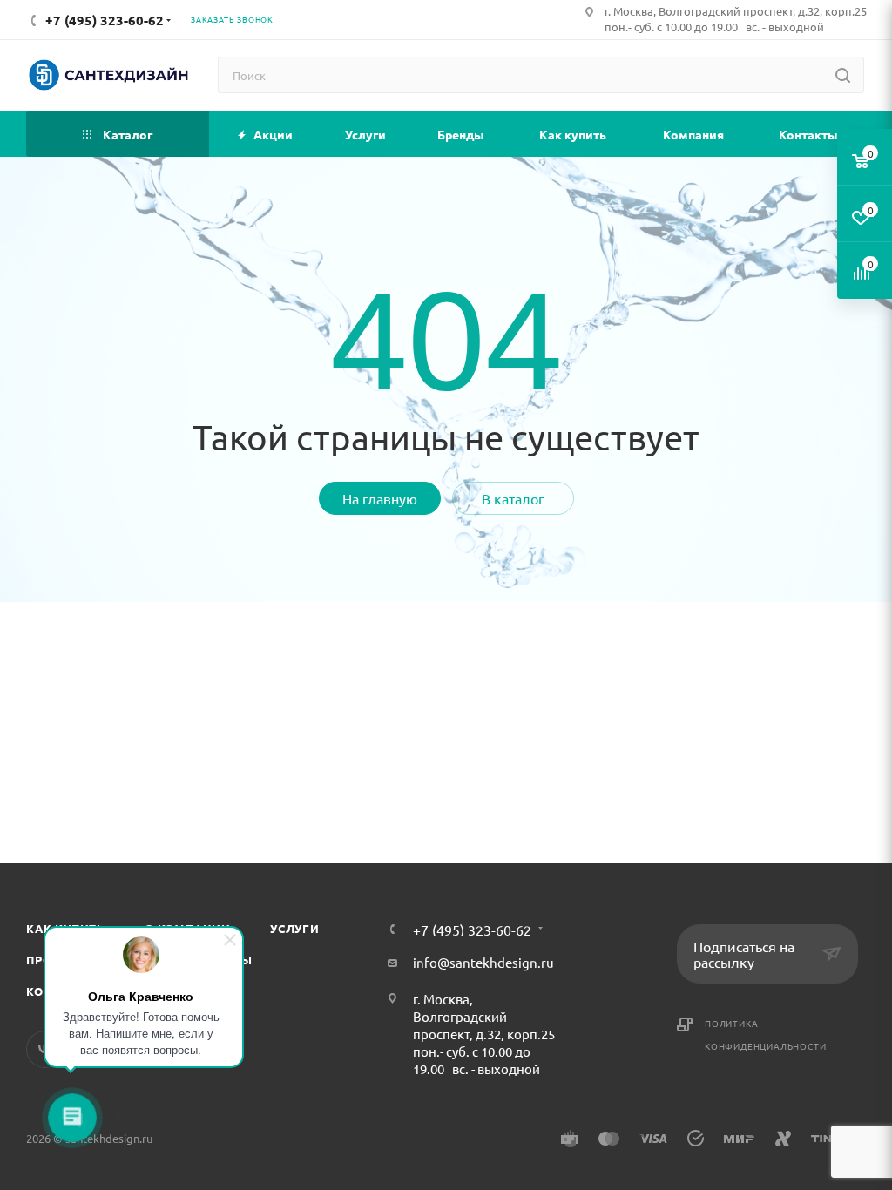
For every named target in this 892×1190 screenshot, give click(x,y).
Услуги (295, 928)
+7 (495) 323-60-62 (472, 929)
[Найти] (842, 75)
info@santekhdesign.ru (483, 962)
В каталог (513, 498)
